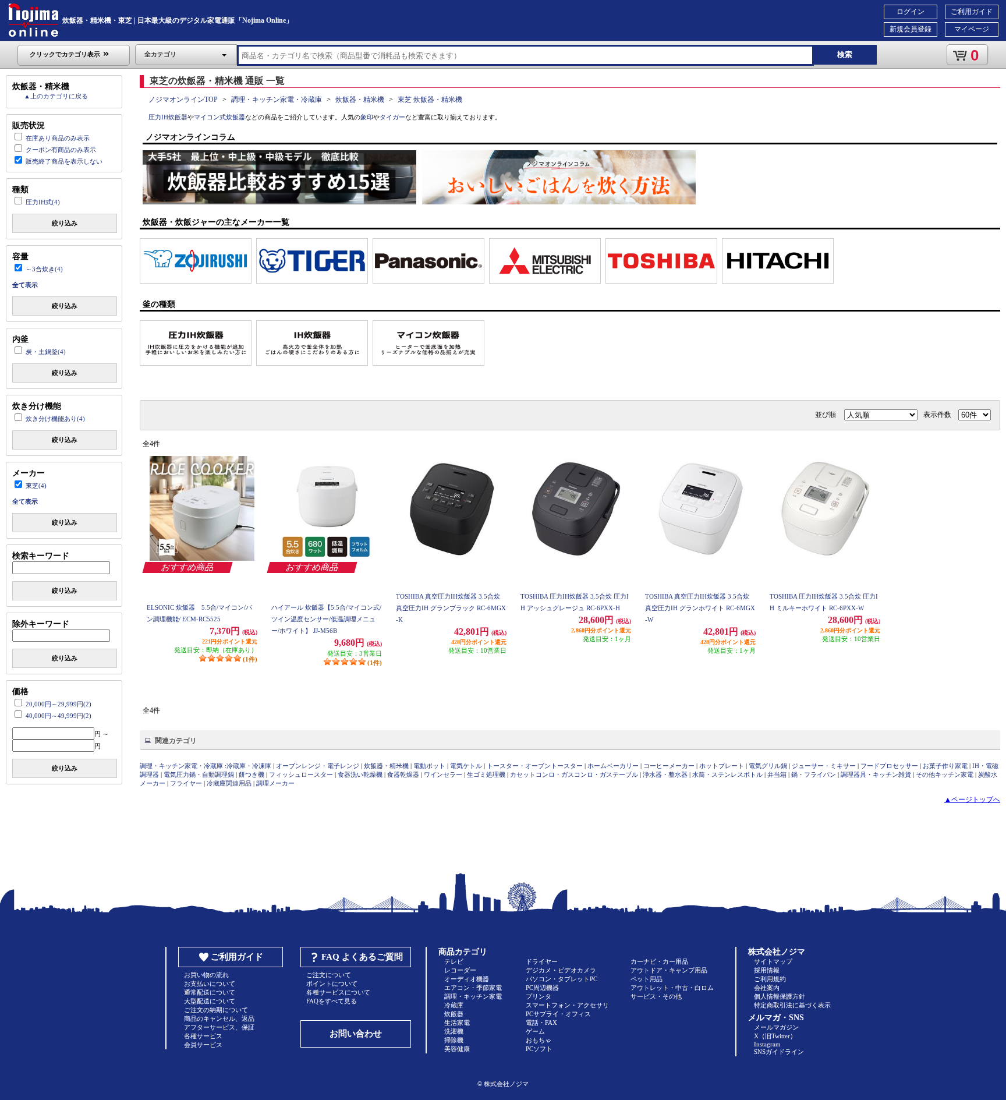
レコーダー (460, 970)
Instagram (767, 1044)
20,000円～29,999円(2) (58, 704)
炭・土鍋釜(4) (46, 351)
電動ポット (429, 765)
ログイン (910, 12)
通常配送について (209, 992)
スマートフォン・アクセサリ (567, 1005)
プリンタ (538, 996)
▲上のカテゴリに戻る (56, 96)
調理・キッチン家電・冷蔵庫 (276, 100)
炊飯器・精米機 (359, 100)
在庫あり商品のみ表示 (58, 138)
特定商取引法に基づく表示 (792, 1005)
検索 (844, 54)
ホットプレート (721, 765)
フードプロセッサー (889, 765)
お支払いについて (209, 983)
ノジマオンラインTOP (183, 100)
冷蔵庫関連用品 (229, 783)
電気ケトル (466, 765)
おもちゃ (538, 1040)
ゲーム (535, 1031)
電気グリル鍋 (768, 765)
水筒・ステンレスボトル (727, 774)
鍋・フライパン (813, 774)
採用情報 (767, 970)
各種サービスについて (338, 992)
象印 (366, 117)
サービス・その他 (656, 996)
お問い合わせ (356, 1033)
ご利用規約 (770, 978)
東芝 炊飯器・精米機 (430, 100)
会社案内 (767, 987)
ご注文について (328, 974)
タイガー (392, 117)
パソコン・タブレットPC (561, 978)
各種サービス (203, 1035)
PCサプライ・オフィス (558, 1013)
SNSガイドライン (779, 1051)
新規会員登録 (910, 29)
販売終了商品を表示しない (64, 161)
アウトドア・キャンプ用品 (668, 970)
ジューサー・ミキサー (824, 765)
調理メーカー (275, 783)
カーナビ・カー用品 (659, 961)
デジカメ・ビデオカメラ (561, 970)
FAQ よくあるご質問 (362, 956)
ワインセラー (443, 774)
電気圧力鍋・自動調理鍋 (199, 774)
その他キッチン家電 (944, 774)
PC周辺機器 (542, 987)
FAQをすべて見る (331, 1001)
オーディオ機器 (466, 978)
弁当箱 (777, 774)
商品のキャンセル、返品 (219, 1018)
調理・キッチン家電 (473, 996)
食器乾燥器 (403, 774)
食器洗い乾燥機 (360, 774)
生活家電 (457, 1022)
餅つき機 (251, 774)
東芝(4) (36, 485)
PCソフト (539, 1048)
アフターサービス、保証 (219, 1027)
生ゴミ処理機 (486, 774)
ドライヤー (542, 961)
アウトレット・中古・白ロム (672, 987)
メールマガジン (776, 1027)
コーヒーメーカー (669, 765)
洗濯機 (453, 1031)
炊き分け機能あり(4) (55, 418)
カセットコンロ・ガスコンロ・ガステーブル (574, 774)
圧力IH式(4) (43, 202)
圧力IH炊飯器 (167, 117)
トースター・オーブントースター (535, 765)
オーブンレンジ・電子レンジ (317, 765)
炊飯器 (453, 1013)
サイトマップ (773, 961)
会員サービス (203, 1044)
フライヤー (186, 783)
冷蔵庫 (453, 1005)
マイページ (971, 29)
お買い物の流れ (206, 974)
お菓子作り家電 (945, 765)
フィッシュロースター (301, 774)
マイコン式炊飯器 (219, 117)
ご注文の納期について (216, 1009)
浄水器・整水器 (665, 774)
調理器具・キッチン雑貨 (876, 774)
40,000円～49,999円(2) (58, 715)
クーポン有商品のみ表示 (61, 149)
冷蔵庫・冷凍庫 (248, 765)
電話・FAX (541, 1022)
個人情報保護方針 (779, 996)
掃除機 (453, 1040)
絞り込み (64, 223)
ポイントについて (331, 983)
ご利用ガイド (972, 12)
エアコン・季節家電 (473, 987)
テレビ (453, 961)
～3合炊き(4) (44, 269)
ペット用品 (646, 978)
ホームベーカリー (613, 765)
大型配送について (209, 1001)
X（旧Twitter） (775, 1035)
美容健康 (457, 1048)
